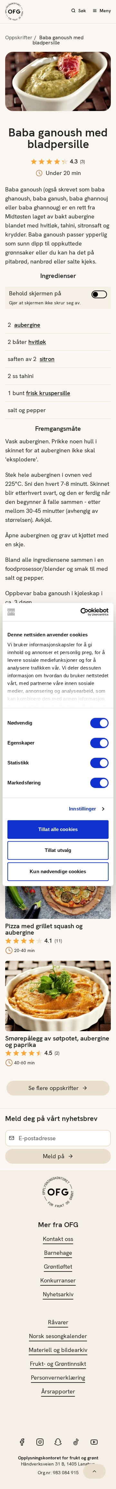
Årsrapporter (58, 1391)
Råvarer (58, 1322)
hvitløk (37, 342)
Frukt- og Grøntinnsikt (58, 1363)
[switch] (99, 743)
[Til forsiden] (14, 12)
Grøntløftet (58, 1266)
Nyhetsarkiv (58, 1294)
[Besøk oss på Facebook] (22, 1442)
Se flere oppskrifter (53, 1088)
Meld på (53, 1156)
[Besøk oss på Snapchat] (58, 1442)
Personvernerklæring (58, 1377)
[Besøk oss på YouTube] (94, 1442)
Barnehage (58, 1252)
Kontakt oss (58, 1239)
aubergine (27, 324)
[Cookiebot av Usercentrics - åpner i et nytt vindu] (82, 612)
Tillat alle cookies (58, 829)
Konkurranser (58, 1280)
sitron (47, 359)
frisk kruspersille (48, 393)
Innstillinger (82, 808)
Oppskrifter (19, 37)
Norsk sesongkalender (58, 1336)
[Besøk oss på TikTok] (76, 1442)
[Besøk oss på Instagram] (40, 1442)
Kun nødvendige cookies (58, 871)
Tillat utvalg (58, 850)
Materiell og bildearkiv (58, 1350)
